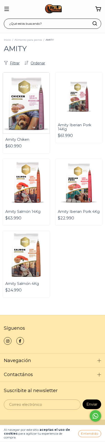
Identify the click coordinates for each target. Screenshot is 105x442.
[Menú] (6, 9)
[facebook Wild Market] (20, 341)
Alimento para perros (28, 40)
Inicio (7, 40)
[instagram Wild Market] (7, 341)
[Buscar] (95, 23)
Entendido (89, 433)
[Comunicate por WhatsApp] (95, 416)
